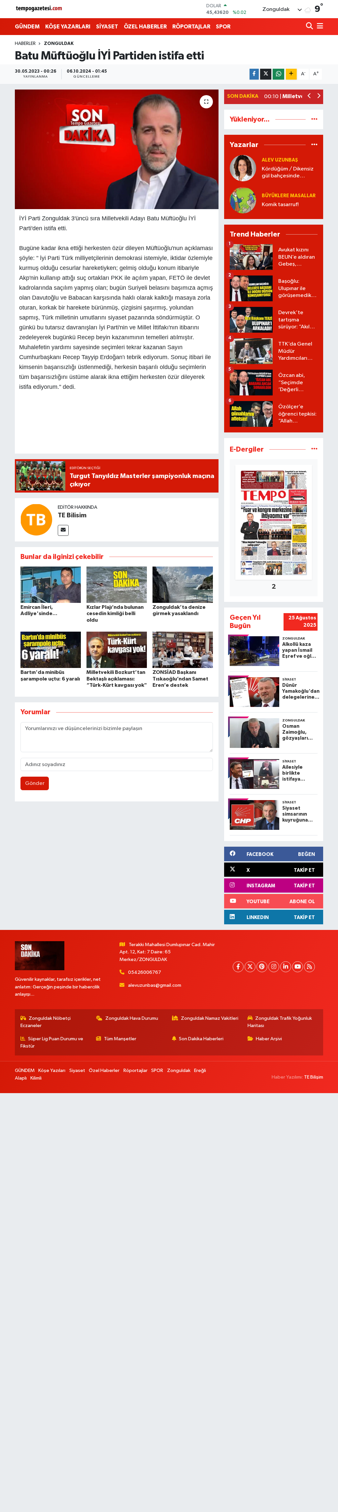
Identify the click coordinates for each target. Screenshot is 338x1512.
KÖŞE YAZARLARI (67, 26)
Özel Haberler (104, 1070)
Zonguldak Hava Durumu (131, 1018)
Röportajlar (135, 1070)
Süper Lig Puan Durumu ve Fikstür (52, 1042)
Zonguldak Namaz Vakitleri (209, 1018)
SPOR (223, 26)
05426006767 (144, 972)
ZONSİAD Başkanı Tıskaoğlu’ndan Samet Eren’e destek (180, 678)
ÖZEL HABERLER (145, 26)
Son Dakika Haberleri (201, 1038)
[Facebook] (238, 966)
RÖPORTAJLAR (191, 26)
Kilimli (36, 1078)
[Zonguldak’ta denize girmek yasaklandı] (182, 584)
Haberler (25, 43)
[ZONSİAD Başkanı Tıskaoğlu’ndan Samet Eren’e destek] (182, 649)
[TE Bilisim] (36, 519)
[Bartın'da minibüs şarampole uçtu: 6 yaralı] (50, 649)
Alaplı (21, 1078)
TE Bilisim (72, 515)
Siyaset (77, 1070)
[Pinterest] (261, 966)
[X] (250, 966)
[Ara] (310, 26)
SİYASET (107, 26)
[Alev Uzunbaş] (243, 168)
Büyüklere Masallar (289, 195)
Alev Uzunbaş (280, 160)
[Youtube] (297, 966)
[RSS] (309, 966)
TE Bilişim (313, 1077)
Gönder (35, 783)
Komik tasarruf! (280, 204)
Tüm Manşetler (120, 1038)
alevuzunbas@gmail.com (154, 985)
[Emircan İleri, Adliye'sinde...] (50, 584)
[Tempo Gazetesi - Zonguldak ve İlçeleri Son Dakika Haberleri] (39, 9)
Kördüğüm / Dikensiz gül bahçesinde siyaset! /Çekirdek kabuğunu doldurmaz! (289, 173)
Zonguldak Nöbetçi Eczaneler (45, 1022)
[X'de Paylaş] (265, 74)
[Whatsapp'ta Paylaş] (278, 74)
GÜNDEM (27, 26)
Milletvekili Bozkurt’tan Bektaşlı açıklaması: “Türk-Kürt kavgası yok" (116, 678)
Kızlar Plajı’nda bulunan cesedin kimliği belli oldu (115, 613)
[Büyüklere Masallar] (243, 200)
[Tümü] (314, 119)
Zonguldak (59, 43)
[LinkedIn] (285, 966)
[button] (309, 96)
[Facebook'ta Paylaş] (254, 74)
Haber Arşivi (269, 1038)
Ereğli (200, 1070)
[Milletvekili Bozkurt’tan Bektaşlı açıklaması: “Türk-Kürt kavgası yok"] (116, 649)
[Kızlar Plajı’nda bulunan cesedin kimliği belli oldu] (116, 584)
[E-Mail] (63, 530)
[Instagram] (273, 966)
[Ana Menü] (318, 26)
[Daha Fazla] (291, 74)
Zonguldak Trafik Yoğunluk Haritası (280, 1022)
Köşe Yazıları (51, 1070)
